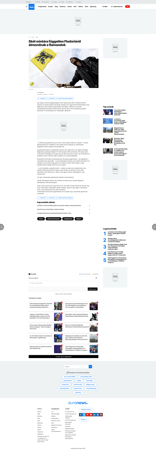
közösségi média (64, 388)
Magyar (29, 2)
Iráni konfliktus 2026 (86, 376)
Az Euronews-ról (69, 411)
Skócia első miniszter (53, 218)
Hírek (32, 37)
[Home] (29, 37)
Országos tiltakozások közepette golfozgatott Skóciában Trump (54, 213)
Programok (40, 432)
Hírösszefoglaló (55, 414)
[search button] (76, 2)
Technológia (89, 380)
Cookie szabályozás (70, 420)
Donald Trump (78, 388)
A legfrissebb (42, 6)
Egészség (93, 6)
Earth (86, 6)
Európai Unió (65, 384)
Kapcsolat (67, 426)
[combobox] (84, 2)
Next (75, 6)
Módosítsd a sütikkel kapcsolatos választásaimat (70, 436)
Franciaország (78, 384)
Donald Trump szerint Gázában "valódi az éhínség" (50, 209)
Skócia (41, 218)
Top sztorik (108, 107)
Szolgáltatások (55, 408)
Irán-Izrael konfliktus (70, 376)
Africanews (54, 427)
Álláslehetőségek (69, 428)
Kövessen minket (55, 420)
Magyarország (90, 384)
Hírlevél (83, 419)
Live (127, 6)
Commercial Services (70, 414)
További (67, 408)
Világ (56, 6)
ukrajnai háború (67, 380)
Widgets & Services (56, 425)
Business (62, 6)
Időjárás (53, 416)
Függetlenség (68, 218)
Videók (39, 429)
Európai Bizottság (91, 388)
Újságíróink (40, 434)
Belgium (79, 218)
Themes (39, 408)
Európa (50, 6)
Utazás (69, 6)
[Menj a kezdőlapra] (31, 7)
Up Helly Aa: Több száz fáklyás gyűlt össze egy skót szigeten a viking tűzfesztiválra (59, 205)
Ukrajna (79, 380)
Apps (52, 423)
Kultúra (80, 6)
